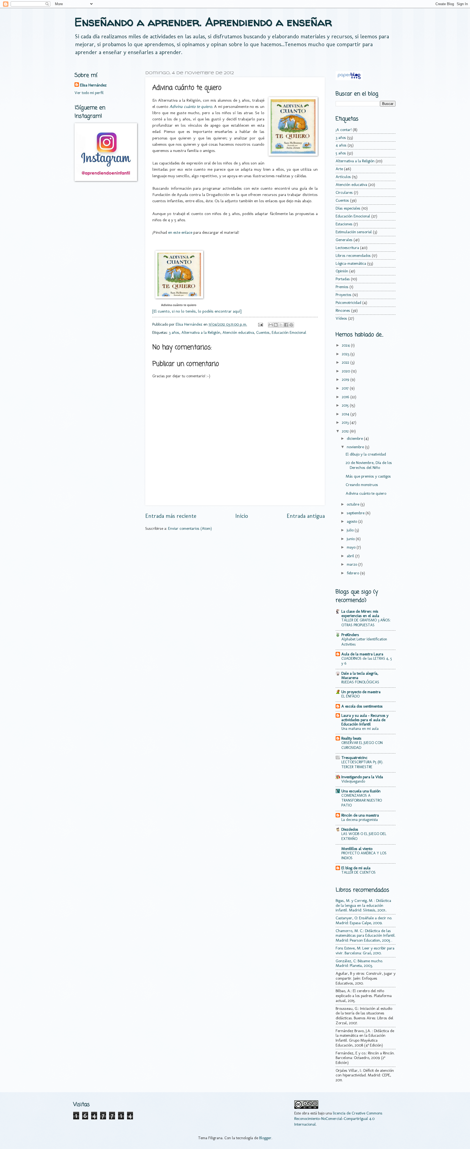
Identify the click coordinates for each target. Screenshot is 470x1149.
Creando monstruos (362, 484)
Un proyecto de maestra (361, 691)
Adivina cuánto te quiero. (191, 106)
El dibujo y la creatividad (366, 454)
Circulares (344, 192)
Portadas (343, 278)
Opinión (342, 271)
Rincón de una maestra (360, 815)
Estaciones (344, 224)
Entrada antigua (306, 516)
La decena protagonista (359, 819)
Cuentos (263, 332)
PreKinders (350, 634)
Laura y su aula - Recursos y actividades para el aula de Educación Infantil (364, 720)
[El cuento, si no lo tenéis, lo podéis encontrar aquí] (197, 311)
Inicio (241, 516)
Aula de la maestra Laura (362, 654)
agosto (352, 521)
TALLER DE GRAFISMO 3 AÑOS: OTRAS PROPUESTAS (366, 622)
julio (351, 530)
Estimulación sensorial (354, 231)
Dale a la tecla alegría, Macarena (359, 675)
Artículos (343, 176)
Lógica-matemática (351, 263)
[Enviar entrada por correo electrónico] (260, 324)
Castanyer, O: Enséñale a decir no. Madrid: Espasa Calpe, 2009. (364, 920)
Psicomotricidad (348, 302)
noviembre (356, 446)
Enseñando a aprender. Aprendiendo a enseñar (203, 22)
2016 (346, 396)
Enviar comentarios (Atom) (190, 528)
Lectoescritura (347, 247)
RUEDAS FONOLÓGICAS (360, 682)
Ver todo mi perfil (89, 92)
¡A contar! (344, 129)
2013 (346, 422)
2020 (346, 371)
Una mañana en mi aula (360, 728)
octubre (353, 504)
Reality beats (351, 738)
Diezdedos (349, 829)
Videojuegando (353, 781)
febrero (353, 573)
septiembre (356, 512)
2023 (346, 353)
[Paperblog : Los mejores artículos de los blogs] (349, 78)
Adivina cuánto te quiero (178, 305)
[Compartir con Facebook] (286, 325)
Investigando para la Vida (362, 776)
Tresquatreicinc (354, 757)
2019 (346, 379)
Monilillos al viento (356, 848)
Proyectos (343, 294)
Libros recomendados (353, 255)
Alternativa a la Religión (200, 332)
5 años (341, 153)
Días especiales (348, 208)
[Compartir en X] (281, 325)
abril (351, 555)
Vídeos (341, 318)
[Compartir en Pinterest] (291, 325)
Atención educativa (238, 332)
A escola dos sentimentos (362, 706)
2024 (346, 345)
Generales (344, 239)
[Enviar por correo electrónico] (270, 325)
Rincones (343, 310)
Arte (339, 168)
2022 (346, 362)
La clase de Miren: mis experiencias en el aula (360, 613)
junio (351, 538)
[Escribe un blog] (276, 325)
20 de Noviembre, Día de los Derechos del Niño (369, 465)
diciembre (355, 438)
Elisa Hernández (93, 85)
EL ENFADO (350, 696)
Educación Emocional (289, 332)
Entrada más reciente (170, 516)
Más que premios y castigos (368, 476)
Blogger (265, 1137)
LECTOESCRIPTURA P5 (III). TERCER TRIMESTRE (362, 764)
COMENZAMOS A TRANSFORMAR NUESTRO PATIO (361, 800)
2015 (346, 405)
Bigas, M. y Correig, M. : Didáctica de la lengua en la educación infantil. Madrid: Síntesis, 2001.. (363, 905)
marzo (352, 564)
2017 (346, 388)
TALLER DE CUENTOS (358, 872)
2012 (346, 431)
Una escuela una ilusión (361, 791)
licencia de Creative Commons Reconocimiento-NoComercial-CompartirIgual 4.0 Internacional (338, 1119)
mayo (352, 547)
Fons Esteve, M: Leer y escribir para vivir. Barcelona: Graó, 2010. (365, 950)
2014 (346, 414)
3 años (174, 332)
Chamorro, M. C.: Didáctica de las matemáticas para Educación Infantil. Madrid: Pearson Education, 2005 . (365, 935)
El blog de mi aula (355, 867)
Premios (342, 286)
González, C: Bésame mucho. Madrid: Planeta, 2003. (359, 963)
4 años (341, 145)
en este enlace (180, 232)
